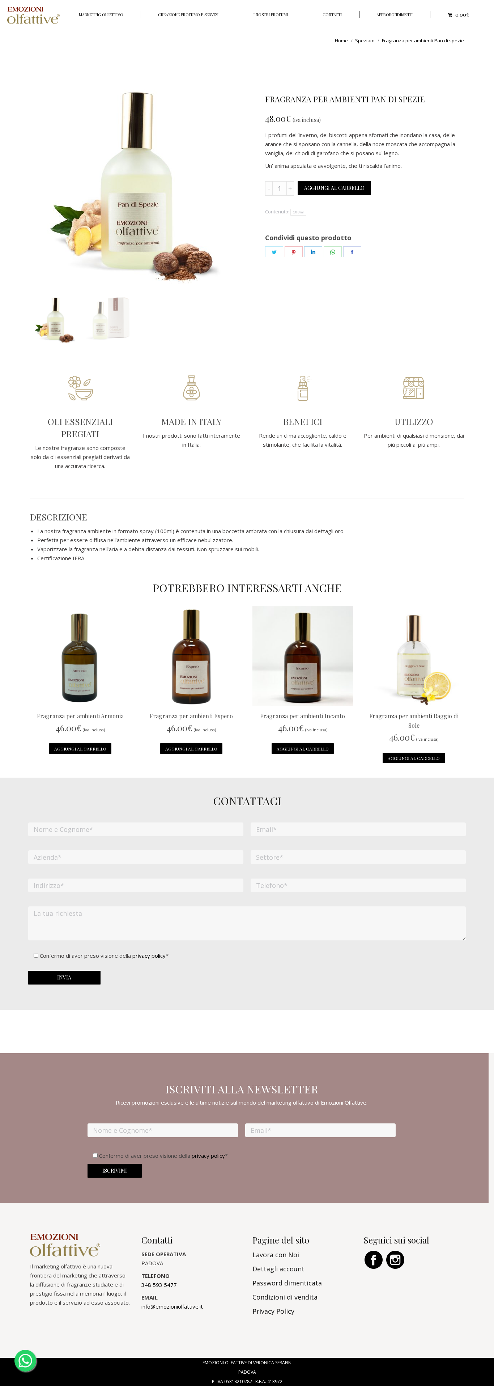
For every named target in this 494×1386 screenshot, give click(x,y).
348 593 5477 (159, 1284)
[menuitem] (101, 14)
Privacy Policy (273, 1311)
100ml (298, 212)
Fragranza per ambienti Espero (191, 716)
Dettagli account (278, 1268)
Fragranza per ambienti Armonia (80, 716)
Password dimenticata (287, 1283)
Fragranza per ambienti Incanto (302, 716)
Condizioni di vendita (285, 1297)
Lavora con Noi (275, 1254)
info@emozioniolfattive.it (172, 1306)
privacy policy (149, 955)
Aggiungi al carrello (334, 187)
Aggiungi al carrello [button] (80, 749)
